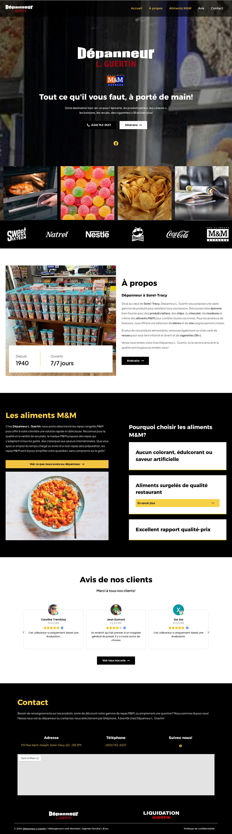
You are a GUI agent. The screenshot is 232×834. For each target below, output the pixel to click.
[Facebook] (116, 143)
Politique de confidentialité (199, 828)
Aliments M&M (180, 8)
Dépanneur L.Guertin (34, 828)
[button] (178, 503)
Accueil (136, 8)
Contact (217, 8)
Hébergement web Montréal (64, 828)
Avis (201, 8)
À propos (155, 8)
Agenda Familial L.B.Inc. (95, 828)
